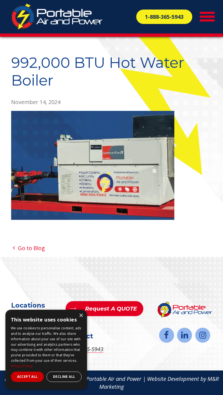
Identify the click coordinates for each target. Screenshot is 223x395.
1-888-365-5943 (164, 16)
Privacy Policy (22, 366)
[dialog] (46, 350)
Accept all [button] (27, 376)
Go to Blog (31, 248)
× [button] (81, 316)
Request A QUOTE (111, 308)
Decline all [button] (64, 376)
